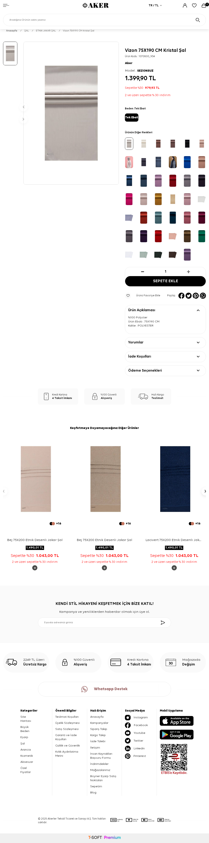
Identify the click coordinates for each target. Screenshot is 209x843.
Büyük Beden (24, 729)
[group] (71, 113)
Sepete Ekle (165, 281)
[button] (23, 107)
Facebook (141, 725)
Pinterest (139, 755)
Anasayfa (11, 31)
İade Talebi (97, 741)
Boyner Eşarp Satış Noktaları (103, 778)
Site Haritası (25, 718)
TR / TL (154, 5)
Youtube (139, 732)
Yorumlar (135, 342)
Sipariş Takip (98, 729)
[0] (204, 5)
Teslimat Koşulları (67, 716)
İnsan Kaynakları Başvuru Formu (101, 755)
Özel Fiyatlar (25, 770)
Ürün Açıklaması (141, 310)
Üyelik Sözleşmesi (67, 722)
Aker (128, 63)
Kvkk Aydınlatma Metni (66, 753)
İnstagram (141, 717)
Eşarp (24, 737)
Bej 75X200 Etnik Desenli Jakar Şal (35, 540)
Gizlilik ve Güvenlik (67, 745)
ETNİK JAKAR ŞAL (46, 31)
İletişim (95, 747)
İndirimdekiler (99, 763)
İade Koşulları (139, 356)
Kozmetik (26, 755)
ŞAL (26, 31)
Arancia (25, 749)
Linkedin (139, 748)
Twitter (138, 740)
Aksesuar (26, 761)
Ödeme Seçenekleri (145, 370)
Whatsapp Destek (111, 689)
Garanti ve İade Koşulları (66, 737)
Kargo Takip (98, 735)
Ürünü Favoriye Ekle (148, 295)
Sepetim (96, 786)
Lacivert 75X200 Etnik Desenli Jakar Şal (174, 540)
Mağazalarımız (100, 770)
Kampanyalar (99, 722)
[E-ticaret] (104, 838)
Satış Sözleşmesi (67, 729)
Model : (139, 70)
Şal (22, 743)
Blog (93, 792)
